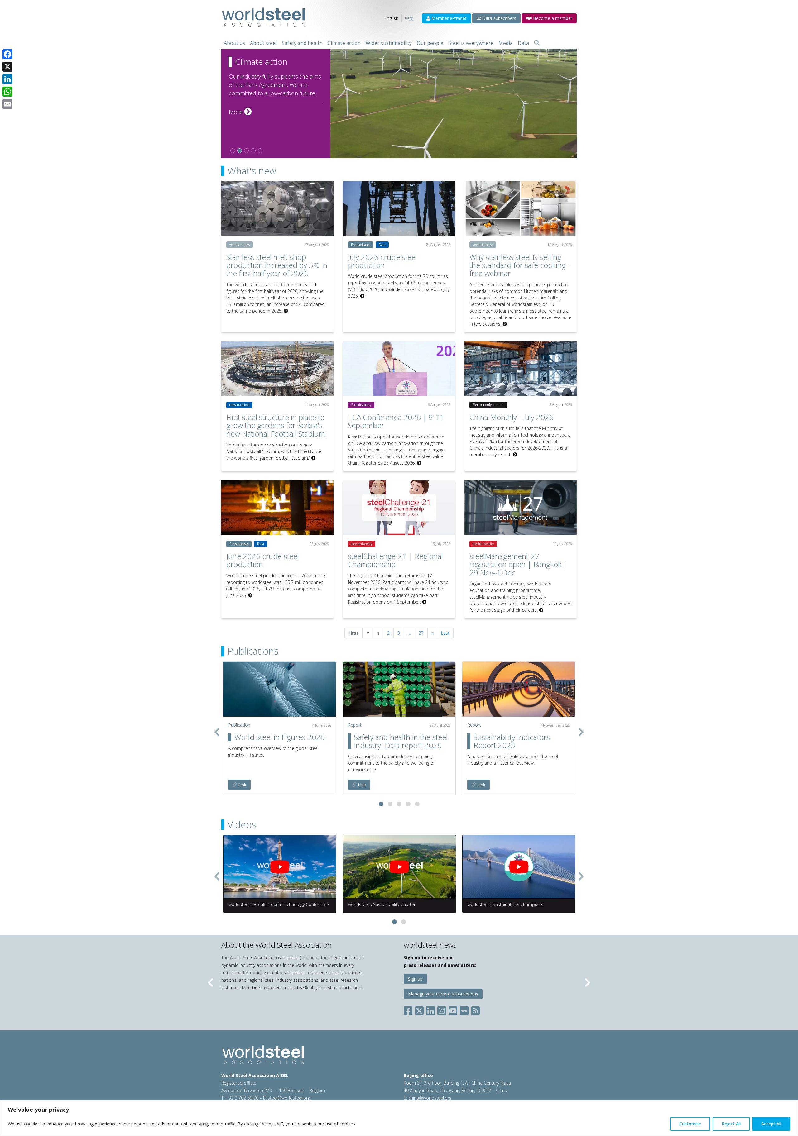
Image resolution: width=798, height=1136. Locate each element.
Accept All (771, 1124)
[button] (381, 804)
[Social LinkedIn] (430, 1009)
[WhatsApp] (7, 91)
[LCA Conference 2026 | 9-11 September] (399, 368)
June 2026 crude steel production (262, 560)
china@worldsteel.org (429, 1098)
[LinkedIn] (7, 79)
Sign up (415, 979)
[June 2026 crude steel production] (277, 507)
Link (241, 785)
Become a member (552, 18)
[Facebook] (7, 54)
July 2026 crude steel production (382, 261)
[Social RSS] (475, 1009)
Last (445, 633)
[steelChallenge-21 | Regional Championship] (399, 507)
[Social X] (419, 1009)
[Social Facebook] (409, 1009)
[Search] (536, 43)
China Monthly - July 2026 (511, 417)
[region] (399, 1118)
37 (421, 633)
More (240, 112)
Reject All (731, 1124)
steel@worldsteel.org (289, 1098)
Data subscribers (498, 18)
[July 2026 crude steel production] (399, 208)
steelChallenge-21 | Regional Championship (395, 560)
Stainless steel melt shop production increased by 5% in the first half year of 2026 (276, 265)
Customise (690, 1124)
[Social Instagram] (441, 1009)
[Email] (7, 104)
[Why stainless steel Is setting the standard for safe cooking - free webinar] (520, 208)
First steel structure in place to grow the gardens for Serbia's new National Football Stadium (275, 425)
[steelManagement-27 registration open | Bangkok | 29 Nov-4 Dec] (520, 507)
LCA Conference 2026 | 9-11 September (396, 421)
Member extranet (448, 18)
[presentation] (217, 731)
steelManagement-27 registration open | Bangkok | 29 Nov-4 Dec (518, 564)
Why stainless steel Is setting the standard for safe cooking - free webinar (519, 265)
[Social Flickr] (464, 1009)
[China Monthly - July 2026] (520, 368)
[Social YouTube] (453, 1009)
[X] (7, 66)
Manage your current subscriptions (443, 994)
